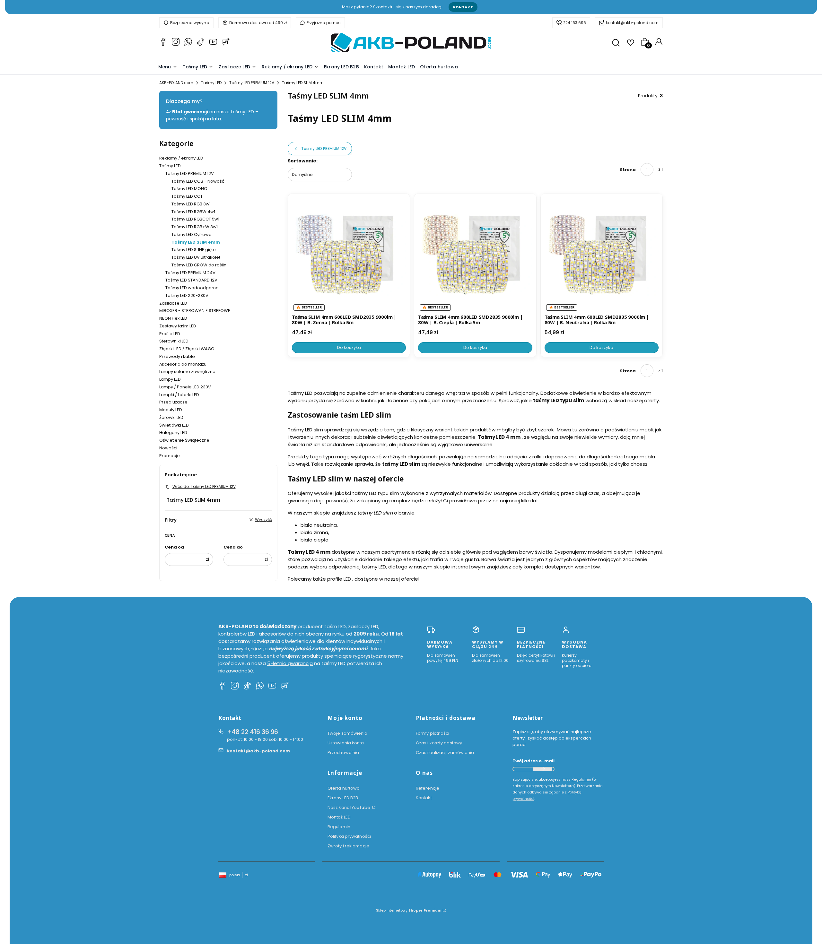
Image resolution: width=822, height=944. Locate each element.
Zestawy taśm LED (177, 326)
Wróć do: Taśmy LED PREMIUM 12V (204, 486)
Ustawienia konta (346, 743)
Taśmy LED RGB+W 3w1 (194, 227)
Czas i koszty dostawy (439, 743)
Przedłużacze (173, 402)
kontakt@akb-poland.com (632, 22)
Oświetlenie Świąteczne (184, 440)
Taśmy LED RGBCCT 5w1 (195, 219)
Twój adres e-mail (533, 761)
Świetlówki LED (174, 425)
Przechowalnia (343, 752)
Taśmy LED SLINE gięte (193, 250)
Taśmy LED (211, 82)
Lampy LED (170, 379)
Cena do (233, 547)
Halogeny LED (173, 432)
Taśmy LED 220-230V (186, 295)
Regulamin (339, 827)
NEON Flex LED (173, 318)
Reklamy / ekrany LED (181, 158)
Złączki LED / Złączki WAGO (186, 349)
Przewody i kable (177, 356)
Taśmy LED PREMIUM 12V (251, 82)
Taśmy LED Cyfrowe (191, 234)
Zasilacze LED (173, 303)
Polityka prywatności (349, 836)
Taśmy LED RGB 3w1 (191, 204)
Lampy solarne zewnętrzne (187, 371)
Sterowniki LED (173, 341)
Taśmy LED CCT (187, 196)
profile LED (339, 579)
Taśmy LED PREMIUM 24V (190, 273)
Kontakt (463, 7)
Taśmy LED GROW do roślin (198, 265)
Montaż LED (339, 817)
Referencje (427, 788)
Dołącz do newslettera (542, 769)
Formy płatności (433, 733)
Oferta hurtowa (344, 788)
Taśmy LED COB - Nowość (197, 181)
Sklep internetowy (409, 910)
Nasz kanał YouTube (349, 807)
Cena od (174, 547)
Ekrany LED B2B (343, 798)
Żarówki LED (171, 417)
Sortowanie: (303, 161)
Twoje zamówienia (348, 733)
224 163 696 (574, 22)
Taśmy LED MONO (189, 189)
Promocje (169, 456)
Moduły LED (170, 410)
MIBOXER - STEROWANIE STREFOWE (194, 310)
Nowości (168, 448)
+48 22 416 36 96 (252, 732)
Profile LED (169, 334)
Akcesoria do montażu (182, 364)
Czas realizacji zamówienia (445, 752)
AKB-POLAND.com (176, 82)
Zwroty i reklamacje (348, 846)
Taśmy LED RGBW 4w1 (193, 212)
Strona (628, 170)
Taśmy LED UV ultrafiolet (195, 257)
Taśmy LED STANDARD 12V (191, 280)
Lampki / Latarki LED (179, 395)
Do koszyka (349, 347)
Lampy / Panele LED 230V (185, 387)
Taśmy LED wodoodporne (192, 288)
